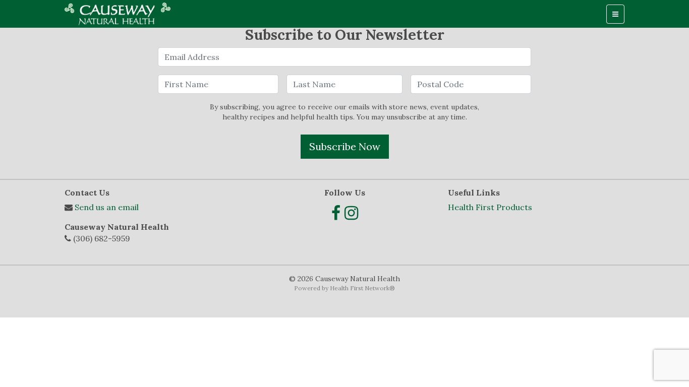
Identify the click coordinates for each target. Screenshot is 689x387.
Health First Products (490, 207)
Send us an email (107, 207)
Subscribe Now (344, 146)
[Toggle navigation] (615, 14)
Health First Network (359, 288)
